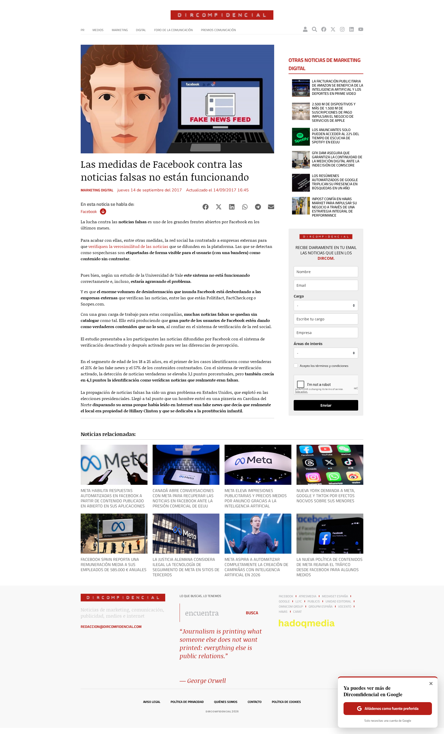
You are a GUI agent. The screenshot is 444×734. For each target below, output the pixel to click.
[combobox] (209, 612)
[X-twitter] (333, 29)
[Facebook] (323, 29)
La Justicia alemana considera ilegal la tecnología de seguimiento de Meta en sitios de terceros (186, 567)
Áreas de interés (308, 343)
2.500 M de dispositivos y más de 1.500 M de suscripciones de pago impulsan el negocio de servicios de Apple (334, 112)
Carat (297, 611)
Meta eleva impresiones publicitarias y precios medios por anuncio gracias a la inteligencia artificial (256, 498)
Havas (283, 611)
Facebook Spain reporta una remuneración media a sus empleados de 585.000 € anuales (113, 564)
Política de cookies (286, 701)
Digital (141, 30)
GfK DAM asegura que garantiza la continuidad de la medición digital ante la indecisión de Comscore (337, 159)
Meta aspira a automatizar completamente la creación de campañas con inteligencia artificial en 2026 (256, 567)
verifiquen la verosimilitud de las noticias (128, 246)
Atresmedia (307, 596)
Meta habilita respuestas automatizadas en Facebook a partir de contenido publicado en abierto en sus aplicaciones (113, 498)
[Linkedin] (351, 29)
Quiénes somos (225, 701)
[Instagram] (342, 29)
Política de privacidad (187, 701)
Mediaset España (335, 596)
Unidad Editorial (338, 601)
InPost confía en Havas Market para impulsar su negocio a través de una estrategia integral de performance (334, 207)
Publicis (314, 601)
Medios (98, 30)
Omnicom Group (291, 606)
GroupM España (320, 606)
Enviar (325, 405)
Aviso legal (151, 701)
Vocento (344, 606)
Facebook (89, 211)
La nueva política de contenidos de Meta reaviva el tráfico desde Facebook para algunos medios (330, 567)
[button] (205, 207)
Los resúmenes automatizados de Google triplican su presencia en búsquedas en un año (335, 181)
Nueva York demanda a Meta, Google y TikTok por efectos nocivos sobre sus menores (326, 496)
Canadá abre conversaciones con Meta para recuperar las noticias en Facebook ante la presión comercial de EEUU (183, 498)
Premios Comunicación (218, 30)
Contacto (255, 701)
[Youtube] (360, 29)
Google (284, 601)
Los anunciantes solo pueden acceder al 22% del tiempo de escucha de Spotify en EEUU (335, 135)
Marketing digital (97, 190)
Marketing (120, 30)
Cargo (299, 296)
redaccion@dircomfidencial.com (111, 626)
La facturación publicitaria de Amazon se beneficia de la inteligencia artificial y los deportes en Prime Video (337, 87)
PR (82, 30)
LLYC (298, 601)
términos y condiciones (332, 366)
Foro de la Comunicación (173, 30)
